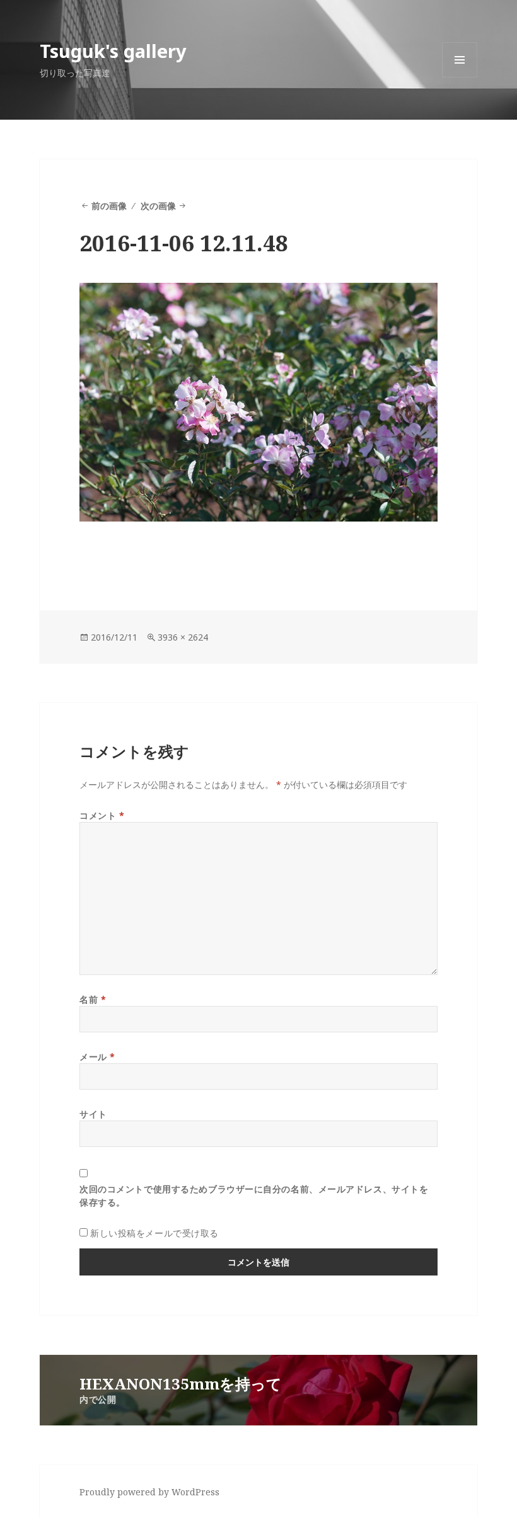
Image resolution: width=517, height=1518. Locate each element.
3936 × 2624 (183, 637)
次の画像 (158, 206)
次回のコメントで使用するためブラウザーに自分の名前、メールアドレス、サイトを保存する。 (253, 1195)
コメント (101, 815)
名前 (92, 999)
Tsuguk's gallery (113, 50)
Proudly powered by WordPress (149, 1492)
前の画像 (109, 206)
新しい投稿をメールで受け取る (154, 1233)
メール (97, 1057)
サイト (93, 1114)
